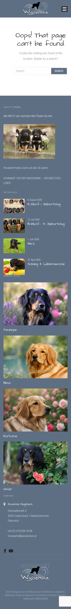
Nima (7, 383)
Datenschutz (42, 598)
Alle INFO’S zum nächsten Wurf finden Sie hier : (28, 116)
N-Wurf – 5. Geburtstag (46, 224)
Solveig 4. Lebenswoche (46, 264)
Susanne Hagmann (20, 504)
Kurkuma (10, 436)
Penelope (10, 330)
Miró (31, 243)
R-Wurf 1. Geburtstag (44, 204)
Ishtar (7, 489)
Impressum (28, 598)
